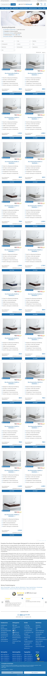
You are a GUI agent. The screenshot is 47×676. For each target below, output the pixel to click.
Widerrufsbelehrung (40, 630)
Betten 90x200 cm (5, 654)
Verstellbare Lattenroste (24, 8)
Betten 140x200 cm (5, 660)
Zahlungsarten (4, 632)
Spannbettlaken (32, 587)
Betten (2, 8)
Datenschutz (38, 627)
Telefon (13, 34)
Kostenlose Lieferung (8, 33)
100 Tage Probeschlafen (6, 630)
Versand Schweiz (4, 636)
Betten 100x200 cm (5, 656)
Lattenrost (13, 587)
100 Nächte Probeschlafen (10, 29)
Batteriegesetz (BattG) (41, 637)
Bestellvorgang (4, 628)
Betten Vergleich (3, 10)
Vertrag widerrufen (40, 632)
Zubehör (44, 8)
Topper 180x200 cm (28, 660)
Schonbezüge (39, 587)
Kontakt (2, 627)
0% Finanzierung (4, 641)
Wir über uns (3, 637)
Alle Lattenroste (15, 8)
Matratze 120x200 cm (17, 658)
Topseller (43, 52)
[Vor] (45, 540)
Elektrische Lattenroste (33, 8)
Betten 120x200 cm (5, 658)
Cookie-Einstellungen (40, 646)
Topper (11, 8)
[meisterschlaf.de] (25, 3)
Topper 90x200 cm (28, 654)
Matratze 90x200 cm (16, 654)
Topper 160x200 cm (28, 658)
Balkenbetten (23, 587)
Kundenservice (4, 625)
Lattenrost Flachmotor (14, 589)
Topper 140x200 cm (28, 656)
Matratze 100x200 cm (17, 656)
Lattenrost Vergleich (31, 589)
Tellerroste (40, 8)
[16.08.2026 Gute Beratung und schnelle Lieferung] (34, 598)
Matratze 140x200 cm (17, 660)
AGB (36, 628)
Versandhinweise (4, 634)
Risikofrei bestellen (8, 36)
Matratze (17, 587)
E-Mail (19, 34)
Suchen (13, 4)
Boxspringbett (7, 587)
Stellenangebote (4, 639)
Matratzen (6, 8)
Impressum (38, 625)
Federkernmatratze (5, 589)
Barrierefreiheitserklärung (41, 639)
